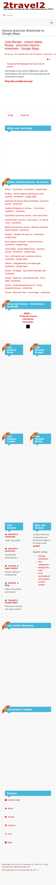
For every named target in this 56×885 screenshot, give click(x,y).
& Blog (11, 584)
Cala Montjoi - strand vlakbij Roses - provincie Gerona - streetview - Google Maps (23, 45)
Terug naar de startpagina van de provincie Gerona (25, 65)
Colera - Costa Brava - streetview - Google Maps (26, 189)
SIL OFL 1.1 (34, 870)
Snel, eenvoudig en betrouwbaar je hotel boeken (44, 579)
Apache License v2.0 (22, 867)
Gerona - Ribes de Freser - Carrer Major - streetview (27, 292)
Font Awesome (8, 870)
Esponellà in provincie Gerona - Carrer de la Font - (27, 215)
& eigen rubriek (11, 566)
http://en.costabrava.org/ (19, 81)
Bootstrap (6, 864)
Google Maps (11, 601)
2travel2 (11, 549)
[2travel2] (28, 5)
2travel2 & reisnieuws (11, 535)
